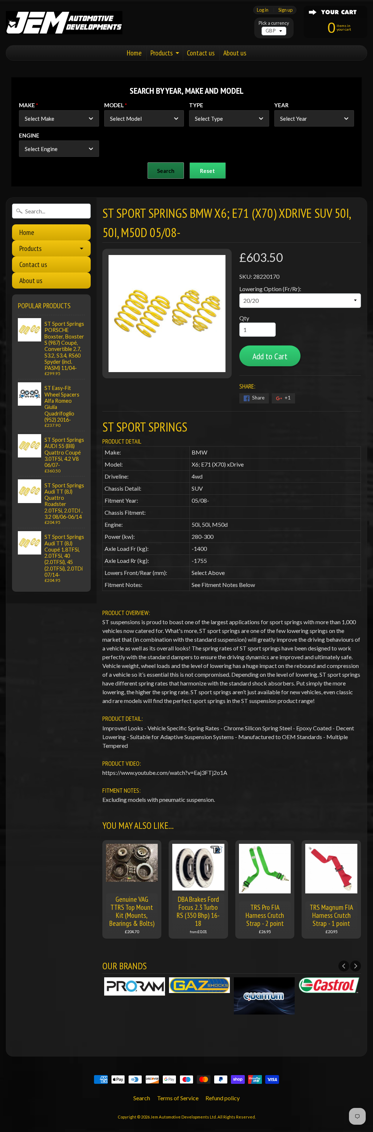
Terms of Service (178, 1097)
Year (281, 105)
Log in (262, 10)
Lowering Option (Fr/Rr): (270, 288)
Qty (244, 317)
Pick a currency (274, 23)
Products (161, 53)
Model (114, 105)
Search (141, 1097)
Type (196, 105)
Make (27, 105)
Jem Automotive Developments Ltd (183, 1116)
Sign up (285, 10)
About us (234, 53)
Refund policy (222, 1097)
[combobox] (59, 118)
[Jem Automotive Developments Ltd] (64, 23)
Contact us (201, 53)
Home (134, 53)
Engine (29, 135)
